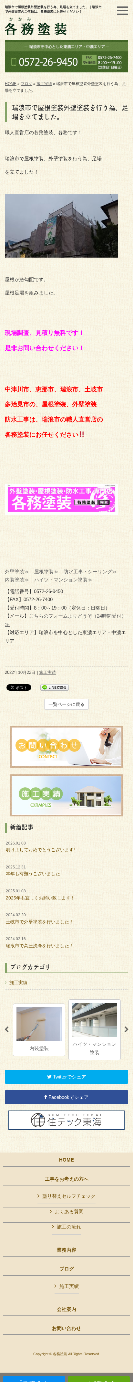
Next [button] (126, 1029)
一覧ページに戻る (66, 704)
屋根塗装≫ (46, 571)
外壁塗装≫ (17, 571)
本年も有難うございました (33, 871)
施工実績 (44, 83)
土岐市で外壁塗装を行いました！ (40, 918)
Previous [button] (6, 1029)
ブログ (26, 83)
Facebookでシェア (68, 1097)
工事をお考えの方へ (66, 1179)
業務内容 (66, 1250)
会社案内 (66, 1309)
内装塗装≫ (17, 579)
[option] (43, 1029)
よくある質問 (69, 1211)
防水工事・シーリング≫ (90, 571)
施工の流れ (69, 1226)
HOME (10, 83)
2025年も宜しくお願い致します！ (40, 894)
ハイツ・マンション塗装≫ (63, 579)
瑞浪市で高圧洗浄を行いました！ (40, 942)
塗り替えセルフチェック (69, 1196)
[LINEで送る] (54, 687)
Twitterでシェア (69, 1076)
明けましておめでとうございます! (40, 847)
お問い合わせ (66, 1328)
